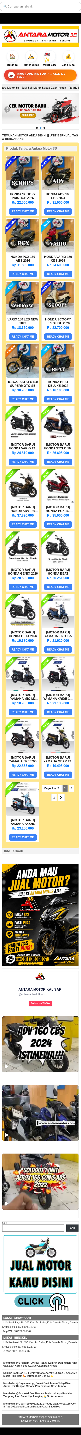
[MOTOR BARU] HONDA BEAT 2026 (23, 634)
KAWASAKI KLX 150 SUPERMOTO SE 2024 (23, 384)
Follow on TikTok (40, 1003)
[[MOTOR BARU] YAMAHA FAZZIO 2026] (22, 814)
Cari (4, 1223)
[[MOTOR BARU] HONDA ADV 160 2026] (22, 501)
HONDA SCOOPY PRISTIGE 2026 (23, 196)
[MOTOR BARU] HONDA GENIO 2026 (23, 571)
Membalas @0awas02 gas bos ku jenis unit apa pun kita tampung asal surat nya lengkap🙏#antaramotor (37, 1395)
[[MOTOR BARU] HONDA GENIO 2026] (22, 564)
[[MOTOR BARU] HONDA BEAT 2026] (22, 627)
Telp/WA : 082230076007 (16, 1331)
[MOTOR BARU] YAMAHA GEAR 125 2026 (58, 760)
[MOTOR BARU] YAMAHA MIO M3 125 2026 (23, 697)
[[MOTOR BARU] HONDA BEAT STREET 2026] (58, 564)
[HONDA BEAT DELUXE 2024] (58, 376)
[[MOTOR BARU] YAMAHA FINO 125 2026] (58, 627)
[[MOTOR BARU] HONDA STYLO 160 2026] (58, 439)
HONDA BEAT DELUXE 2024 (58, 383)
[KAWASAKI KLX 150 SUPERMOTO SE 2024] (22, 376)
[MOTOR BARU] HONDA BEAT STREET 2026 (58, 572)
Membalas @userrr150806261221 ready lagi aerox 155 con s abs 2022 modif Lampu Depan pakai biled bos (39, 1405)
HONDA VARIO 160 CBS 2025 (58, 258)
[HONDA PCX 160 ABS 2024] (22, 251)
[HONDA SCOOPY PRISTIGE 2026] (22, 188)
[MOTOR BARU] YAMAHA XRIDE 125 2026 (58, 697)
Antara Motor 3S (50, 1421)
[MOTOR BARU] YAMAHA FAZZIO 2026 (22, 822)
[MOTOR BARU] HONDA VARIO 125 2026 (23, 447)
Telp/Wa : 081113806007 (16, 1351)
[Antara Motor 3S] (40, 36)
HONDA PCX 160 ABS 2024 (23, 258)
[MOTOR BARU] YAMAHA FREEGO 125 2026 (23, 760)
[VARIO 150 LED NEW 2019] (22, 314)
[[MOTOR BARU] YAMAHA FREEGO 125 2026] (22, 752)
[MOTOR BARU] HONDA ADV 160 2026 (23, 509)
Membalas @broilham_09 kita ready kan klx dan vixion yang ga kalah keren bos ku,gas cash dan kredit (40, 1364)
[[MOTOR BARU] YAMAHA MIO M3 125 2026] (22, 689)
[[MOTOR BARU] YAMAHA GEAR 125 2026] (58, 752)
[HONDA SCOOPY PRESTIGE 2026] (58, 314)
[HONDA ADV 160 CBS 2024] (58, 188)
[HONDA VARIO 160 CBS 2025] (58, 251)
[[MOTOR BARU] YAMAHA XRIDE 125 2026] (58, 689)
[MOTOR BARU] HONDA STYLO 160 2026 (58, 447)
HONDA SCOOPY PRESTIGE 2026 (58, 321)
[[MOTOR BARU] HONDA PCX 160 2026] (58, 501)
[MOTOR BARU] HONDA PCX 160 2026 (58, 509)
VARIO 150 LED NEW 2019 (22, 321)
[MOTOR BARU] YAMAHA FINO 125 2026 (58, 634)
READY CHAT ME (23, 211)
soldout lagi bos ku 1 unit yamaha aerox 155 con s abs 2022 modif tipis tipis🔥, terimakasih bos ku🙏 (40, 1374)
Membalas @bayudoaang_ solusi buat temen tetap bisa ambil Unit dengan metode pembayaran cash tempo (37, 1385)
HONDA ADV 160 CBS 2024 (58, 196)
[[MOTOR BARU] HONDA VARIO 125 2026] (22, 439)
